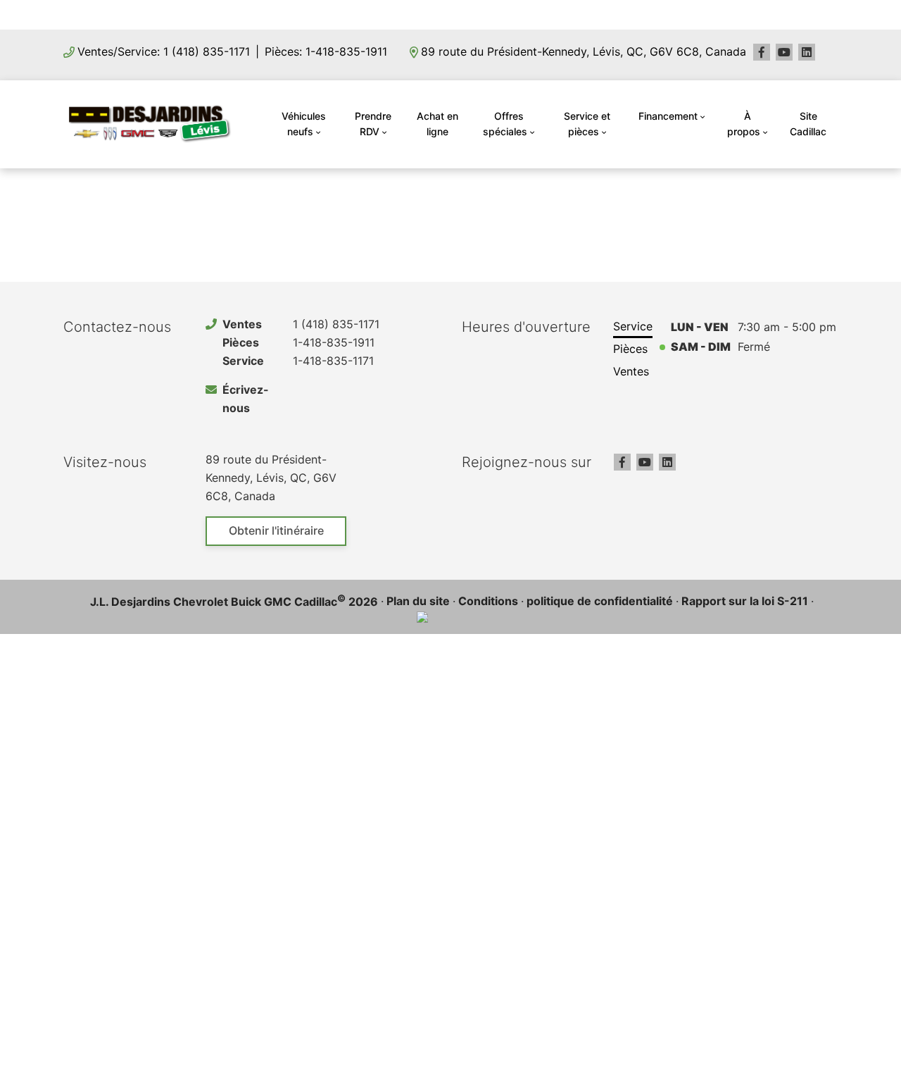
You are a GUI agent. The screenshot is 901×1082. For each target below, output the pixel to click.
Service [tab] (633, 326)
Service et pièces (587, 123)
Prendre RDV (373, 123)
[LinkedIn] (806, 52)
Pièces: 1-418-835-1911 (326, 51)
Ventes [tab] (631, 371)
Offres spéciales (505, 123)
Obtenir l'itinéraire (276, 530)
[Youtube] (784, 52)
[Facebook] (761, 52)
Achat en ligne (437, 123)
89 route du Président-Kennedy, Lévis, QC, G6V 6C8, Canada (583, 51)
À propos (743, 123)
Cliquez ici (540, 14)
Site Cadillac (808, 123)
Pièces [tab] (630, 349)
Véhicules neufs (304, 123)
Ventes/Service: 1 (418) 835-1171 (163, 51)
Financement (668, 116)
